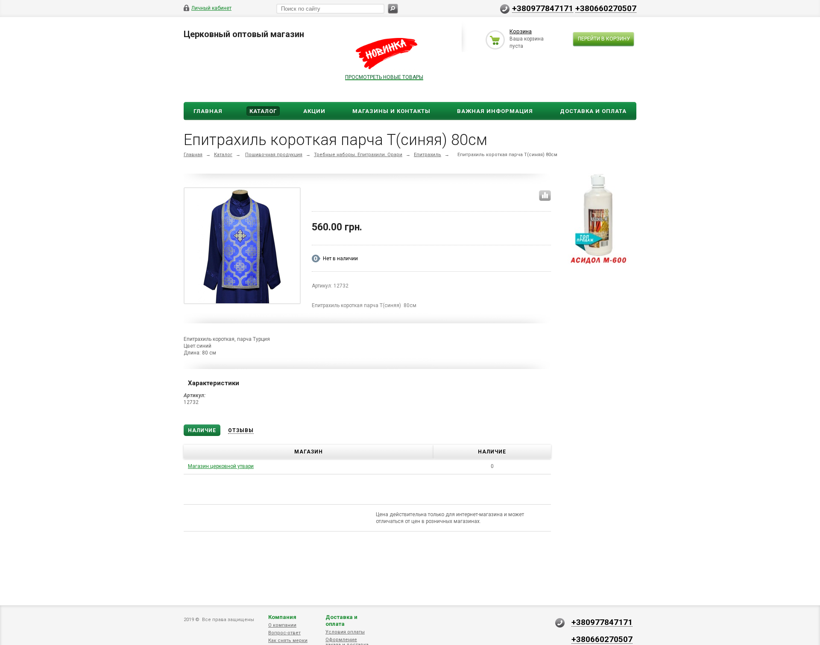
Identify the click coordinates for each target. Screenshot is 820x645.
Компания (282, 617)
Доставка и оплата (341, 620)
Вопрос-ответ (284, 633)
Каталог (263, 111)
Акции (314, 111)
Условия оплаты (345, 632)
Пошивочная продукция (273, 154)
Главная (208, 111)
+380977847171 (542, 8)
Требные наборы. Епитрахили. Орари (358, 154)
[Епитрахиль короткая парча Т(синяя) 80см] (242, 247)
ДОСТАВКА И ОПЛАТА (593, 111)
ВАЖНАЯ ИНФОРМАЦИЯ (495, 111)
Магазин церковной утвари (221, 466)
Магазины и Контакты (391, 111)
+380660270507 (605, 8)
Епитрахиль (427, 154)
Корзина (521, 31)
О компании (282, 625)
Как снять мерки (288, 640)
